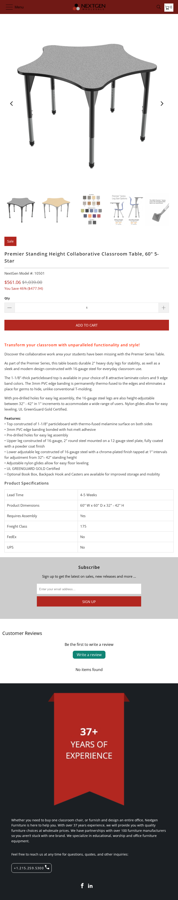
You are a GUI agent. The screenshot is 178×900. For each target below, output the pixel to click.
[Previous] (12, 103)
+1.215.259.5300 (29, 868)
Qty (7, 298)
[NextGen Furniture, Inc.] (89, 7)
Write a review (89, 654)
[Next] (161, 103)
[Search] (158, 7)
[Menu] (7, 7)
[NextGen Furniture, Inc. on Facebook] (82, 886)
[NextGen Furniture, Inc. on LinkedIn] (90, 886)
